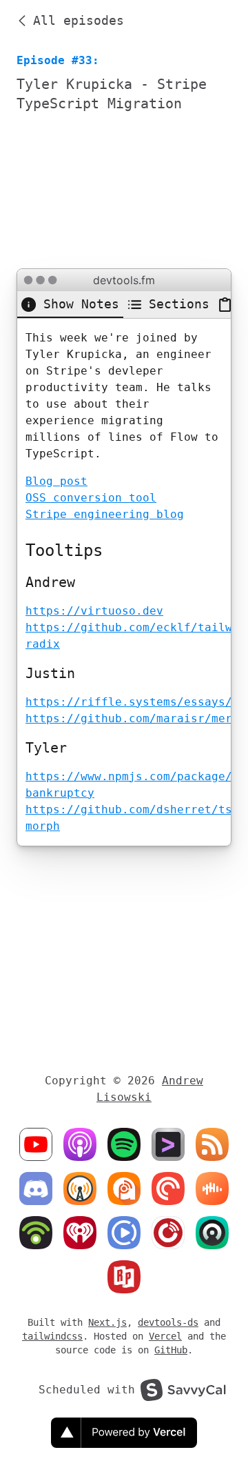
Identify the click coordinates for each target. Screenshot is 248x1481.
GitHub (170, 1349)
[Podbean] (35, 1232)
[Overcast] (79, 1188)
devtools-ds (168, 1322)
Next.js (107, 1322)
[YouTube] (35, 1144)
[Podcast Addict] (124, 1188)
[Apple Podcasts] (79, 1144)
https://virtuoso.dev (94, 610)
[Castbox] (212, 1188)
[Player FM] (168, 1232)
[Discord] (35, 1188)
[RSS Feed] (212, 1144)
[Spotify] (124, 1144)
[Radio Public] (124, 1276)
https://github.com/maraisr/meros (135, 718)
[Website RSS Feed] (168, 1144)
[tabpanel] (124, 582)
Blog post (56, 481)
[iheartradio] (79, 1232)
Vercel (165, 1336)
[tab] (70, 304)
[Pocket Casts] (168, 1188)
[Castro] (212, 1232)
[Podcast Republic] (124, 1232)
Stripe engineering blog (104, 514)
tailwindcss (52, 1336)
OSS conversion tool (90, 497)
